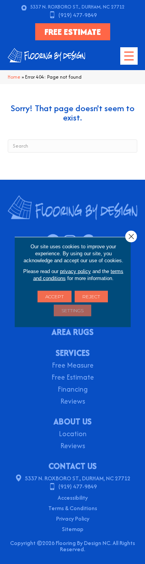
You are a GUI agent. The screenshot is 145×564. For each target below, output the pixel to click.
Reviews (72, 401)
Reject (91, 296)
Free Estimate (72, 377)
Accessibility (73, 498)
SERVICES (73, 353)
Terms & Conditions (72, 508)
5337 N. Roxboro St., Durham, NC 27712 (77, 6)
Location (73, 434)
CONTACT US (72, 466)
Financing (73, 389)
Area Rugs (72, 332)
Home (14, 77)
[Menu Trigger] (129, 56)
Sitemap (73, 529)
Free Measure (73, 365)
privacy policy (75, 271)
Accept (54, 296)
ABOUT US (72, 421)
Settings (72, 310)
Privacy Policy (72, 518)
